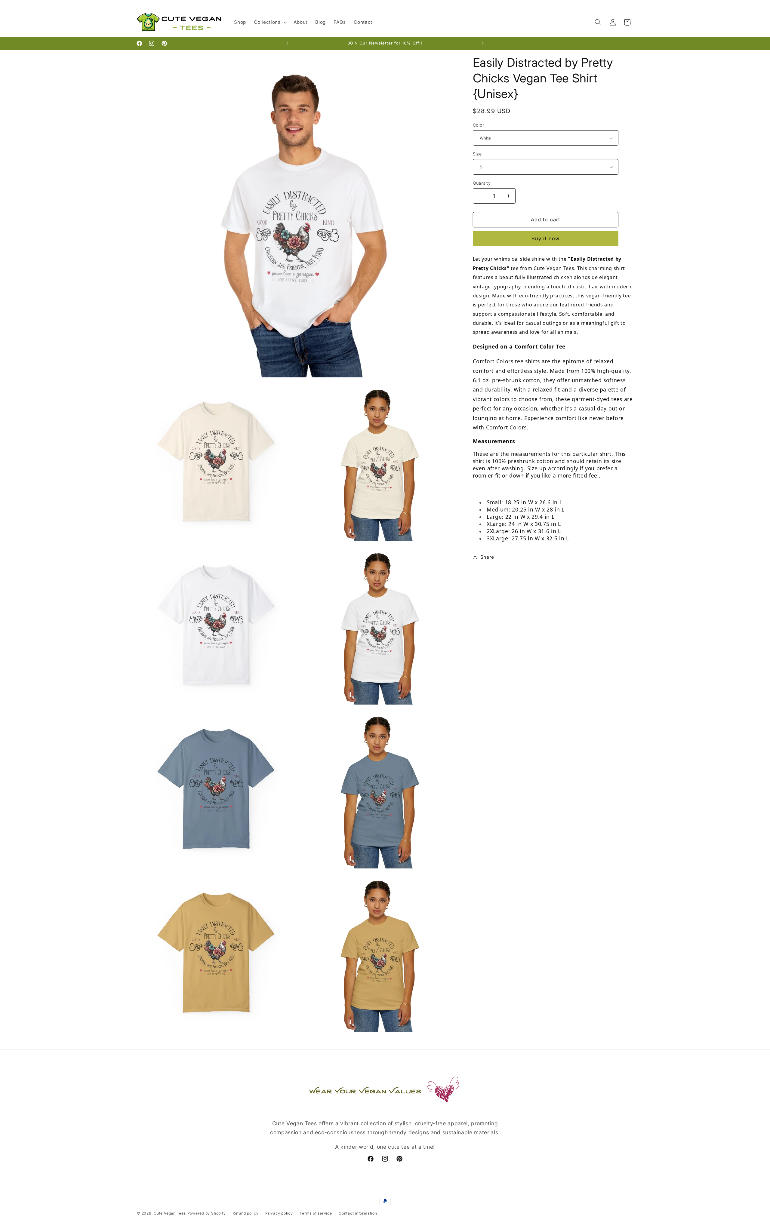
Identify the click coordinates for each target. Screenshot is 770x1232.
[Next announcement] (482, 43)
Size (477, 153)
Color (478, 125)
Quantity (482, 183)
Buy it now (545, 238)
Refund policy (246, 1213)
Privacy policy (279, 1213)
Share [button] (487, 557)
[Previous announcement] (287, 43)
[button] (269, 22)
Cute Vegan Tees (170, 1213)
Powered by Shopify (206, 1213)
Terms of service (316, 1213)
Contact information (358, 1213)
